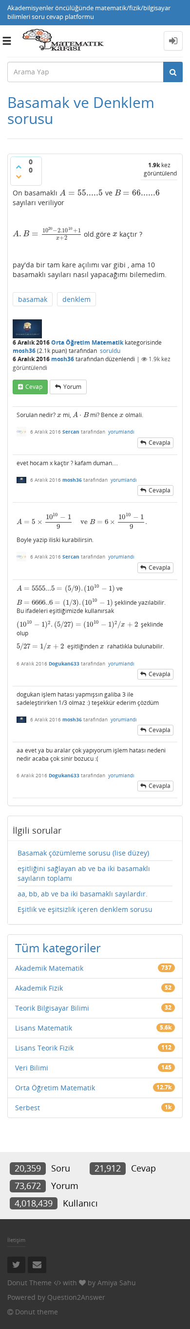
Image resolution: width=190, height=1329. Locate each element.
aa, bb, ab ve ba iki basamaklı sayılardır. (83, 893)
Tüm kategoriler (58, 948)
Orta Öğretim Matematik (87, 342)
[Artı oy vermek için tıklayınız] (18, 167)
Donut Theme (29, 1282)
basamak (32, 299)
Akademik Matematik (49, 968)
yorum (72, 387)
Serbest (27, 1107)
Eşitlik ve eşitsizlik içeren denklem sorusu (85, 909)
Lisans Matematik (43, 1027)
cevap (33, 387)
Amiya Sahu (116, 1282)
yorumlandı (121, 431)
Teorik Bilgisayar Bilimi (52, 1008)
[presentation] (81, 192)
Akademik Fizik (39, 988)
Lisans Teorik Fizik (44, 1047)
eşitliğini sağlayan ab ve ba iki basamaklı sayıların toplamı (84, 873)
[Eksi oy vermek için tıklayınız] (18, 176)
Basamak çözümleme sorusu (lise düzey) (83, 852)
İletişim (16, 1239)
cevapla (160, 442)
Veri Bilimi (31, 1067)
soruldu (110, 351)
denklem (76, 299)
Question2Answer (76, 1297)
